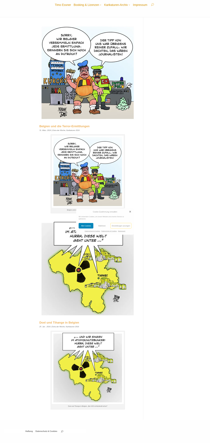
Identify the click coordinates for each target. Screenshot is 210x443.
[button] (130, 211)
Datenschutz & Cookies (92, 231)
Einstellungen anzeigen (121, 226)
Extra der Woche (58, 130)
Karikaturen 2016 (73, 130)
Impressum (121, 231)
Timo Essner (63, 5)
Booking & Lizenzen (86, 5)
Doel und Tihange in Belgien (59, 322)
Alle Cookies (86, 226)
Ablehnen (102, 226)
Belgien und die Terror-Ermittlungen (64, 126)
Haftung (29, 431)
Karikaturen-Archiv (116, 5)
